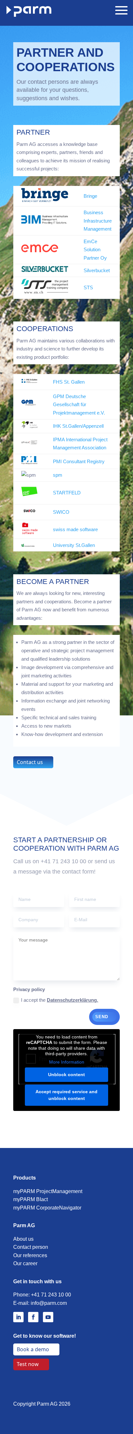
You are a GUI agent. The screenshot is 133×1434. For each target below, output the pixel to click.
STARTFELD (67, 492)
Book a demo (33, 1349)
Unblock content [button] (66, 1074)
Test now (28, 1364)
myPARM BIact (30, 1199)
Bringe (90, 196)
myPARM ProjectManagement (47, 1191)
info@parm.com (49, 1303)
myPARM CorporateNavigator (47, 1207)
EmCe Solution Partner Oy (95, 250)
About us (23, 1239)
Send (101, 1016)
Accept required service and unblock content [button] (66, 1095)
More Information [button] (66, 1062)
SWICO (61, 512)
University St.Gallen (74, 545)
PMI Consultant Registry (79, 461)
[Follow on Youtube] (48, 1317)
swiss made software (75, 529)
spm (57, 475)
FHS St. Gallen (69, 382)
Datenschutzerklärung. (72, 1000)
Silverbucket (97, 270)
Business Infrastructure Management (98, 221)
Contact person (30, 1247)
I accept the (59, 1000)
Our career (25, 1263)
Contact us (30, 762)
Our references (30, 1255)
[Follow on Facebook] (33, 1317)
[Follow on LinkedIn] (18, 1317)
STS (88, 287)
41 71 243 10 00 (52, 1294)
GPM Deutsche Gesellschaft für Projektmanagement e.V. (79, 405)
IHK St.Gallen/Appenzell (78, 426)
